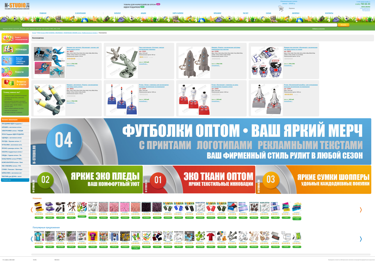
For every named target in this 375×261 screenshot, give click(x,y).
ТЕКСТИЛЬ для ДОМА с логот (11, 176)
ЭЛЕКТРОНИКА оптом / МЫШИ (12, 131)
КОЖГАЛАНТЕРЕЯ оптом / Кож (12, 162)
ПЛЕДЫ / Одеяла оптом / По (11, 155)
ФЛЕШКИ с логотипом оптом (11, 127)
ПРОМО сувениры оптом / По (12, 148)
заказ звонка (365, 6)
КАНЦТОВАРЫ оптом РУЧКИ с (12, 159)
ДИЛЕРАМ (295, 13)
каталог (117, 13)
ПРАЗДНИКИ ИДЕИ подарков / (12, 124)
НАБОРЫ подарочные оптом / (12, 152)
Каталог (34, 33)
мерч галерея (178, 13)
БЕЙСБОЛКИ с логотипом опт (12, 173)
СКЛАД (268, 13)
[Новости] (15, 76)
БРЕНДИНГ (217, 13)
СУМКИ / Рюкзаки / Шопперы (12, 169)
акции (143, 13)
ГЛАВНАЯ (43, 13)
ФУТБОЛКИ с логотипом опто (12, 145)
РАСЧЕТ (245, 13)
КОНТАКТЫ (329, 13)
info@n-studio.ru (365, 2)
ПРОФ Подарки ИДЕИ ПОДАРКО (13, 134)
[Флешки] (15, 54)
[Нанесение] (15, 65)
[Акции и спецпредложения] (15, 42)
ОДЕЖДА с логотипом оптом (12, 138)
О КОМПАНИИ (80, 13)
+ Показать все (6, 180)
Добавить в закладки (318, 29)
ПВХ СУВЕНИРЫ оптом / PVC (11, 166)
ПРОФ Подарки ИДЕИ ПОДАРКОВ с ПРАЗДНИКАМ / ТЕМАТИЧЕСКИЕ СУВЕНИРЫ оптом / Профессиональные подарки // (67, 33)
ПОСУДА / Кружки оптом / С (11, 141)
